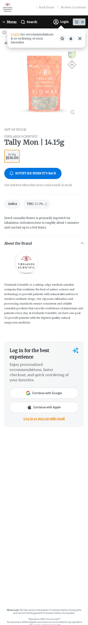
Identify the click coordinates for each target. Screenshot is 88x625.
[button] (46, 38)
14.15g (12, 156)
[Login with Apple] (70, 38)
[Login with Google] (62, 38)
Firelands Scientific (21, 136)
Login (64, 22)
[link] (12, 204)
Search (32, 22)
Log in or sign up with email (44, 419)
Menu (12, 22)
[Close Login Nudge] (80, 38)
